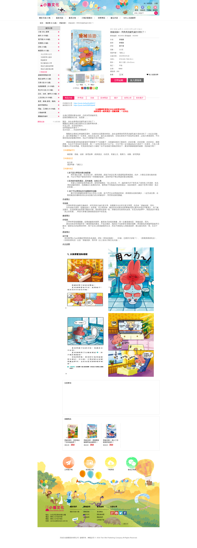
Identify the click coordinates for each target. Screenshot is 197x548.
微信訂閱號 (132, 469)
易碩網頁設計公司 (98, 540)
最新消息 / (61, 18)
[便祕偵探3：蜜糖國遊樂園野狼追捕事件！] (91, 85)
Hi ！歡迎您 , (148, 3)
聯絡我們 (100, 517)
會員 (136, 10)
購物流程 (86, 512)
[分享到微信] (96, 89)
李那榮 (121, 39)
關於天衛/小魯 (74, 512)
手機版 (149, 10)
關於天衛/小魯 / (46, 18)
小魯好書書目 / (88, 18)
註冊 (156, 3)
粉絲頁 (142, 10)
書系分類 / (73, 18)
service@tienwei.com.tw (59, 521)
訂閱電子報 (69, 469)
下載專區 (111, 469)
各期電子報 (90, 469)
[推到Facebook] (124, 513)
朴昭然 (121, 43)
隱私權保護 (100, 514)
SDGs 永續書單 (129, 18)
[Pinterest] (116, 513)
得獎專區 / (103, 18)
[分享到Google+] (112, 513)
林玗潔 (121, 46)
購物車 (155, 10)
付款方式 (86, 514)
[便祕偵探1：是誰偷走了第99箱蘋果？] (79, 85)
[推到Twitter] (120, 513)
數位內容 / (115, 18)
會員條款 (100, 512)
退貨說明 (86, 517)
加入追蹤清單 (153, 74)
